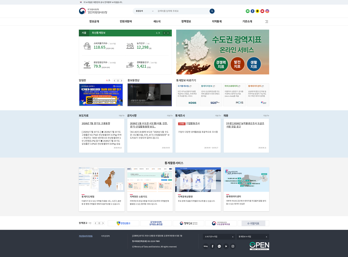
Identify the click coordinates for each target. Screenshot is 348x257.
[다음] (168, 33)
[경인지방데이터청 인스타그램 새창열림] (267, 11)
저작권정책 (105, 236)
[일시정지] (118, 80)
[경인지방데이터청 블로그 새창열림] (248, 11)
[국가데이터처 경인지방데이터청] (93, 11)
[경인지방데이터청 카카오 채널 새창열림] (257, 11)
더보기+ (122, 116)
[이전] (164, 33)
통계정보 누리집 (244, 236)
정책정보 (186, 21)
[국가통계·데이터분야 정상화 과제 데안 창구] (101, 95)
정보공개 (94, 21)
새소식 (157, 21)
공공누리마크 (259, 246)
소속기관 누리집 (210, 236)
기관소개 (247, 21)
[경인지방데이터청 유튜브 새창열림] (262, 11)
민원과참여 (126, 21)
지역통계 (216, 21)
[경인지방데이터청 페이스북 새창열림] (252, 11)
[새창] (222, 52)
